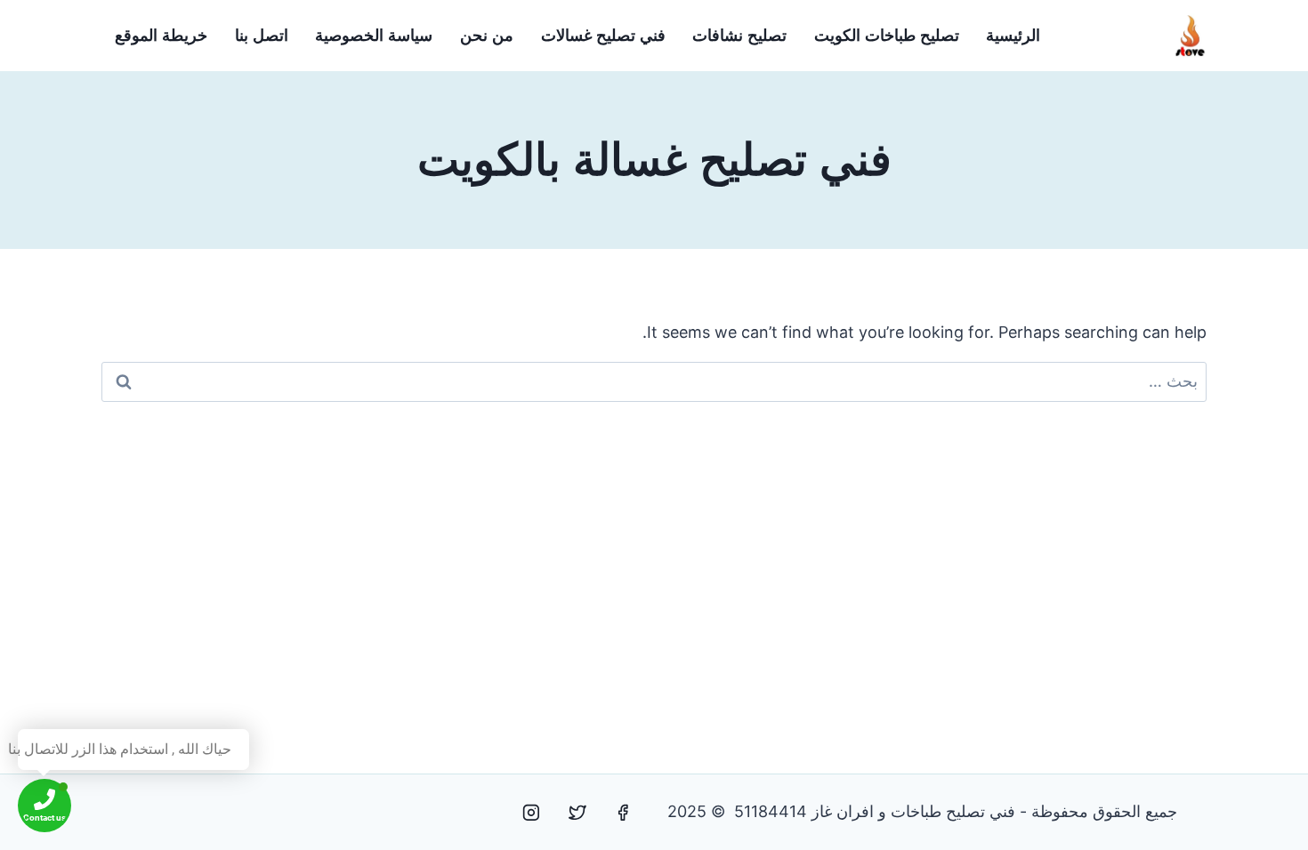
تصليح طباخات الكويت (886, 35)
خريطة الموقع (161, 35)
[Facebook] (623, 812)
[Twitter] (577, 812)
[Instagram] (531, 812)
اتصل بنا (261, 35)
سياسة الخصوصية (373, 35)
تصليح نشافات (739, 35)
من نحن (486, 35)
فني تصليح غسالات (603, 35)
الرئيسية (1013, 35)
